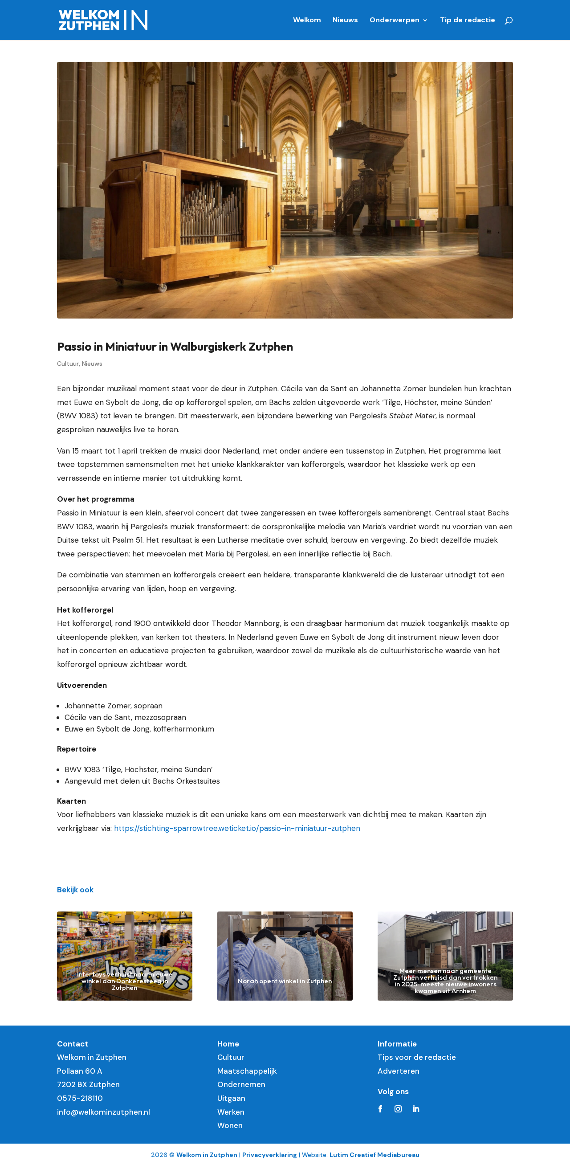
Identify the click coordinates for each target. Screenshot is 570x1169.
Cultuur (68, 364)
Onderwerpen (394, 21)
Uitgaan (231, 1098)
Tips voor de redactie (417, 1057)
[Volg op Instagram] (398, 1109)
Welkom (307, 21)
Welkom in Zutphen (206, 1155)
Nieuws (345, 21)
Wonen (230, 1125)
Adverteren (398, 1071)
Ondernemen (241, 1084)
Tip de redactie (467, 21)
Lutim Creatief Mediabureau (374, 1155)
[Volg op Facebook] (380, 1109)
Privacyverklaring (269, 1155)
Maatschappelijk (247, 1071)
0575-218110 (80, 1098)
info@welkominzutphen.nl (103, 1112)
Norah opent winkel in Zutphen (285, 981)
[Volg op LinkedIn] (416, 1109)
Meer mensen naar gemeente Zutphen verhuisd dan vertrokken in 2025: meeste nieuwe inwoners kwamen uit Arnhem (445, 980)
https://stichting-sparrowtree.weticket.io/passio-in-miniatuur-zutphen (237, 828)
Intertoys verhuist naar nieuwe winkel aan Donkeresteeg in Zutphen (124, 981)
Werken (230, 1112)
